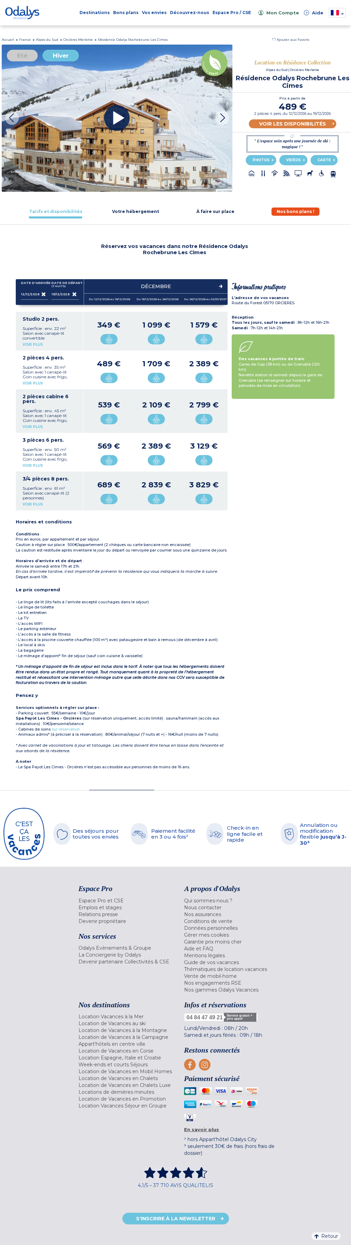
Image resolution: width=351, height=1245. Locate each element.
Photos (261, 160)
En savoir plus (201, 1129)
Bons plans (125, 12)
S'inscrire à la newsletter (175, 1219)
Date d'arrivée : (34, 283)
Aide (314, 12)
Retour (329, 1236)
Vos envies (154, 12)
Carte (324, 160)
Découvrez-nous (189, 12)
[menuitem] (126, 900)
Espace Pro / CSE (232, 12)
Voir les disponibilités (292, 124)
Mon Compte (282, 12)
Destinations (95, 12)
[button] (290, 39)
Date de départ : (65, 284)
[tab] (56, 211)
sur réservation (66, 729)
